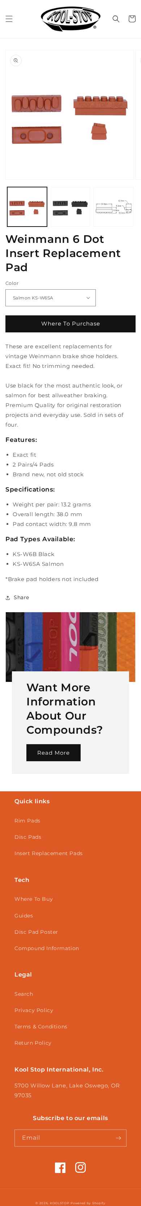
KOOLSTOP (59, 1203)
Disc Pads (27, 837)
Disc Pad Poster (36, 932)
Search (23, 994)
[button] (9, 19)
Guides (23, 915)
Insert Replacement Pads (48, 853)
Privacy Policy (33, 1010)
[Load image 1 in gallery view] (27, 207)
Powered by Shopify (88, 1203)
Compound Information (46, 948)
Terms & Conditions (41, 1026)
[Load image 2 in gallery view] (70, 207)
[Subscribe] (118, 1138)
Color (11, 283)
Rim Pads (27, 820)
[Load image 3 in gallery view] (113, 207)
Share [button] (21, 597)
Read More (53, 752)
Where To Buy (33, 899)
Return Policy (33, 1043)
